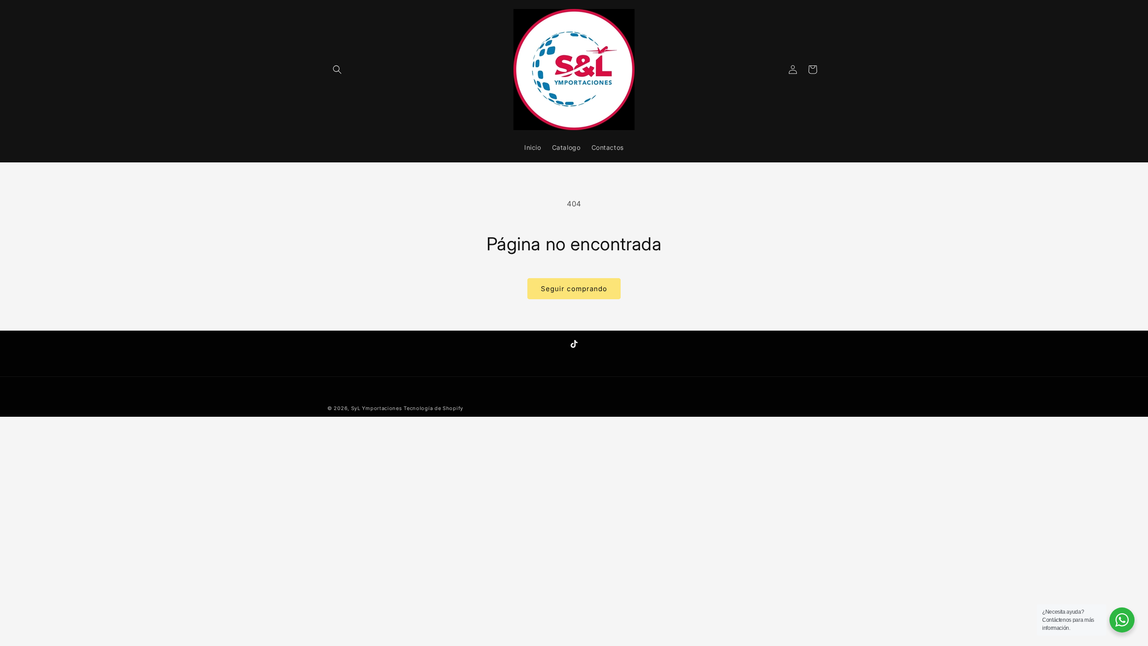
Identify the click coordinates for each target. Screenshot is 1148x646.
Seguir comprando (574, 288)
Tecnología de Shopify (433, 408)
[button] (337, 69)
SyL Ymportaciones (377, 408)
